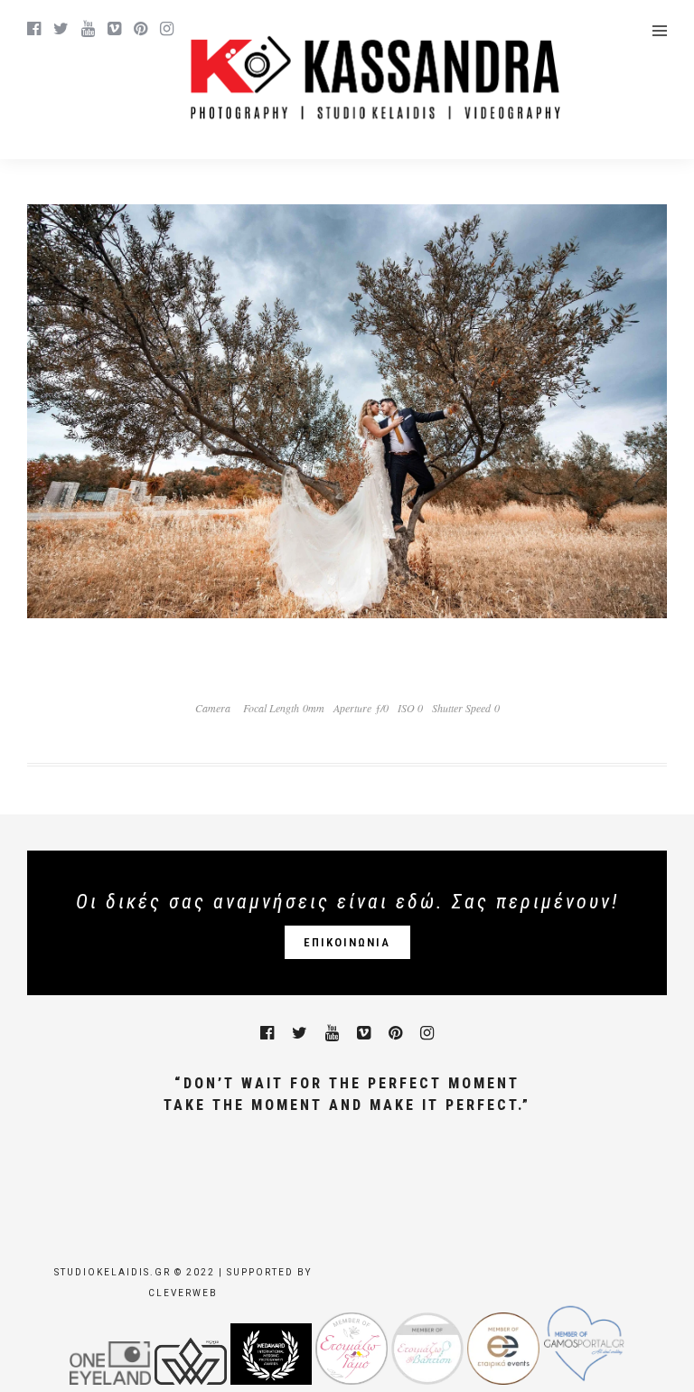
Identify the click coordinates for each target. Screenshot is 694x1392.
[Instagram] (167, 29)
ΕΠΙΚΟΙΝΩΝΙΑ (347, 942)
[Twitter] (299, 1033)
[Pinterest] (140, 29)
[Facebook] (267, 1033)
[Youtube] (88, 29)
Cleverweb (183, 1293)
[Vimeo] (114, 29)
